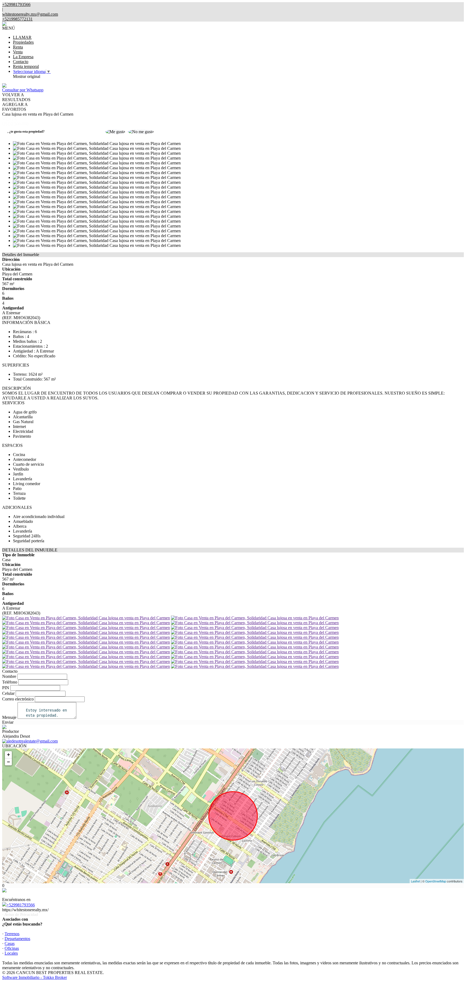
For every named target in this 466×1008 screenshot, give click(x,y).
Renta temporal (26, 66)
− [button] (8, 762)
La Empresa (23, 56)
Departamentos (17, 938)
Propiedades (23, 42)
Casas (10, 943)
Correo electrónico (18, 699)
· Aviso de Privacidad (20, 914)
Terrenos (12, 933)
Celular (8, 693)
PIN (5, 687)
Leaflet (415, 881)
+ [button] (8, 754)
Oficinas (12, 948)
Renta (18, 47)
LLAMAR (22, 37)
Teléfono (9, 682)
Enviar (7, 722)
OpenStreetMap (435, 881)
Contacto (20, 61)
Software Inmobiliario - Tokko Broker (34, 977)
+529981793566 (20, 905)
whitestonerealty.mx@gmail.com (30, 14)
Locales (11, 953)
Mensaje (9, 717)
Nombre (9, 676)
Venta (18, 52)
